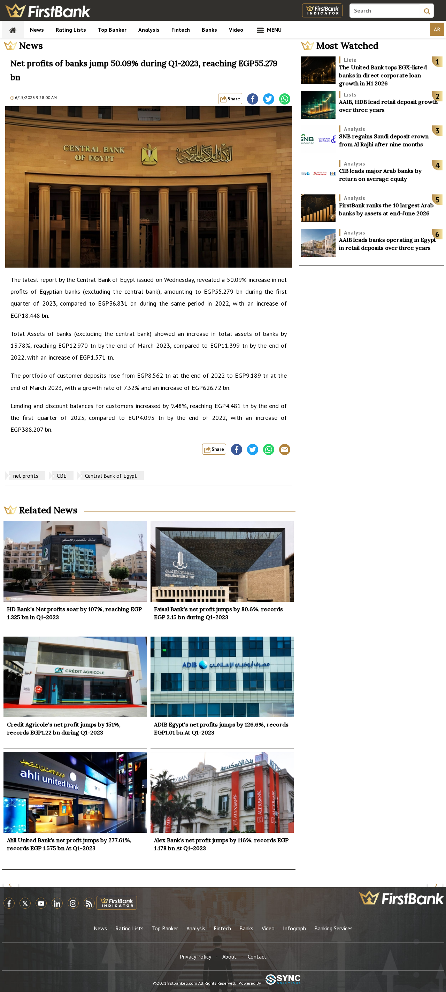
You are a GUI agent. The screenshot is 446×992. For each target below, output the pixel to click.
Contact (257, 956)
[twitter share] (268, 99)
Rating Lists (71, 29)
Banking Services (333, 928)
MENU (274, 29)
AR (437, 29)
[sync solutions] (283, 980)
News (37, 29)
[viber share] (284, 449)
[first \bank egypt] (401, 898)
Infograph (294, 928)
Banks (209, 29)
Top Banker (112, 29)
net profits (25, 475)
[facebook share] (252, 99)
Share (233, 98)
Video (236, 29)
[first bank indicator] (322, 10)
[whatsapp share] (284, 99)
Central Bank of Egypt (111, 475)
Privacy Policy (195, 956)
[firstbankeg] (48, 10)
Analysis (149, 29)
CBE (62, 475)
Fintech (180, 29)
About (229, 956)
